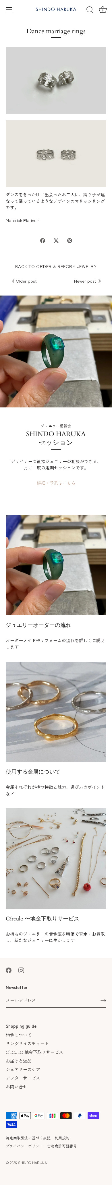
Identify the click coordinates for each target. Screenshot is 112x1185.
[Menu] (9, 9)
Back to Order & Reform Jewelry (56, 266)
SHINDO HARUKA (32, 1162)
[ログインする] (103, 1000)
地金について (19, 1035)
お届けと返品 (19, 1061)
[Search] (90, 10)
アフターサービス (23, 1078)
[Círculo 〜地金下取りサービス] (56, 858)
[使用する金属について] (56, 712)
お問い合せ (16, 1086)
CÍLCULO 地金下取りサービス (34, 1052)
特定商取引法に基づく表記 (28, 1138)
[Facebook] (8, 970)
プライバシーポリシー (24, 1146)
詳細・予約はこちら (56, 483)
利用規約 (62, 1138)
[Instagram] (21, 970)
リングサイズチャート (27, 1043)
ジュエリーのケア (23, 1069)
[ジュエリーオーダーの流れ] (56, 565)
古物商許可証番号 (62, 1146)
